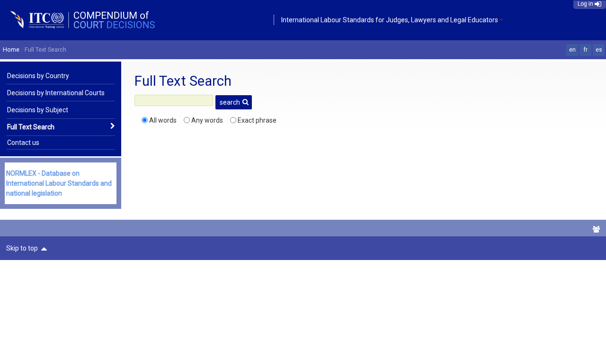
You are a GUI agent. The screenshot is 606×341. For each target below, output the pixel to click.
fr (586, 49)
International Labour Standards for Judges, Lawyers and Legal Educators (389, 20)
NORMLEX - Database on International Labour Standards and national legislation (59, 183)
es (599, 49)
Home (11, 49)
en (572, 49)
